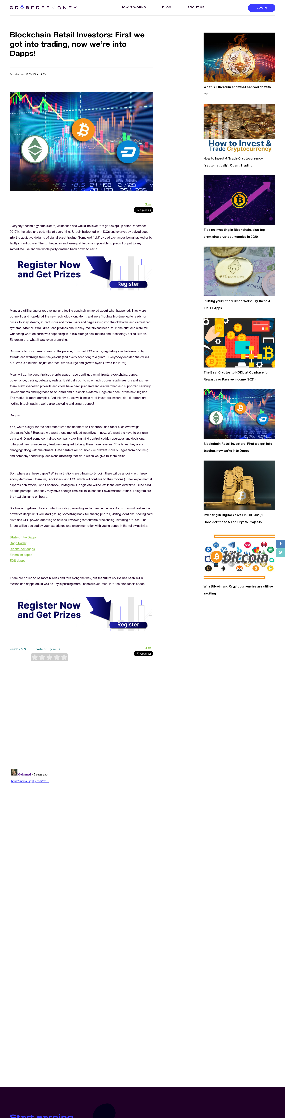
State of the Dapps (23, 537)
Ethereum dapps (21, 555)
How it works (133, 7)
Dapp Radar (18, 543)
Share (148, 204)
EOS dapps (17, 561)
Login (262, 8)
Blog (166, 7)
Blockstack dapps (22, 549)
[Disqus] (81, 715)
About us (195, 7)
